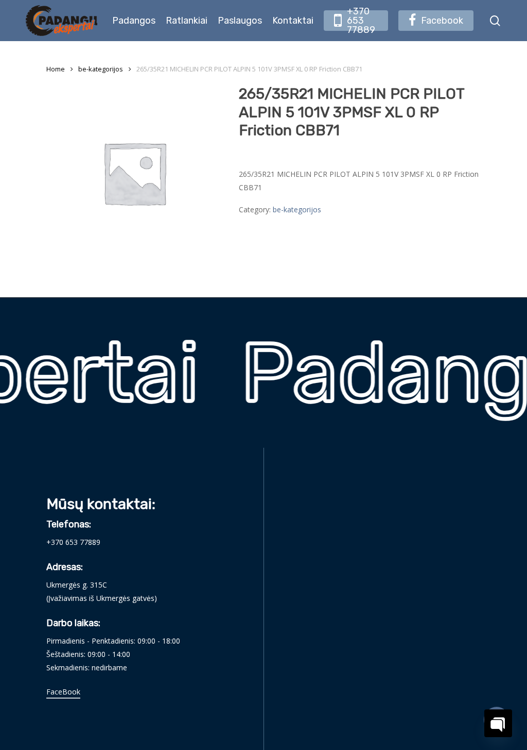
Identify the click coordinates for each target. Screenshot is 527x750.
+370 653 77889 (73, 542)
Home (55, 69)
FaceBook (63, 692)
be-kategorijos (100, 69)
